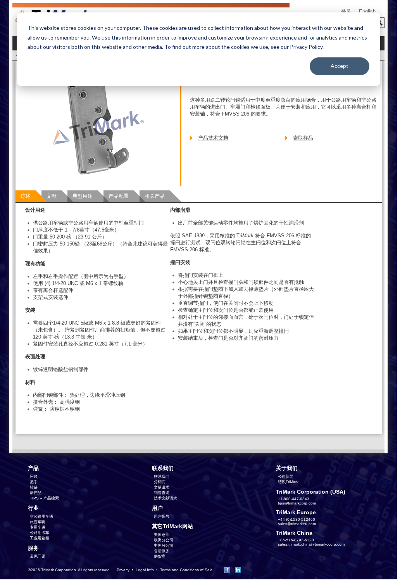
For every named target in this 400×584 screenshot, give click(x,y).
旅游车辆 (37, 522)
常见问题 (37, 556)
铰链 (34, 487)
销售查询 (161, 493)
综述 (26, 196)
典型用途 (82, 196)
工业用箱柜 (39, 538)
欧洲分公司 (163, 540)
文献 (52, 196)
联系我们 (161, 476)
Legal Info (145, 570)
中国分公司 (163, 545)
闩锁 (34, 476)
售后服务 (161, 551)
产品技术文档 (213, 138)
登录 (346, 11)
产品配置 (119, 196)
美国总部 (161, 534)
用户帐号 (161, 516)
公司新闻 (285, 476)
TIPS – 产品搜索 (44, 498)
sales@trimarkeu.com (297, 524)
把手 (34, 482)
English (367, 11)
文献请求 (161, 487)
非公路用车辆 (41, 516)
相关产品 (155, 196)
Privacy (123, 570)
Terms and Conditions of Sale (186, 570)
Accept (339, 65)
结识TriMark (288, 482)
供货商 (160, 556)
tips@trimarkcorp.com (297, 503)
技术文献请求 (165, 498)
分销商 (160, 482)
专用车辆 (37, 527)
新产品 (35, 493)
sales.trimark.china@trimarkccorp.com (311, 544)
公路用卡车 (39, 532)
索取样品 (303, 138)
